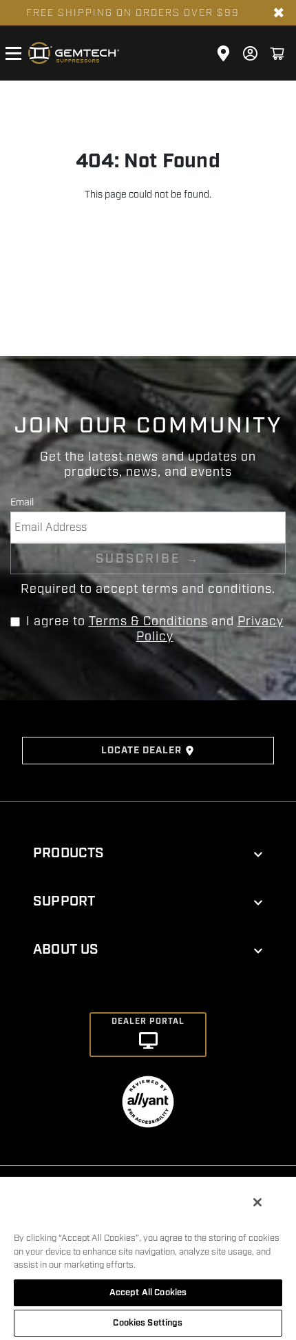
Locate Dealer (141, 750)
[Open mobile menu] (13, 53)
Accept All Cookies (148, 1292)
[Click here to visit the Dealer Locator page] (223, 53)
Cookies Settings (147, 1322)
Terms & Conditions (148, 621)
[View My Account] (250, 53)
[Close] (257, 1202)
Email (22, 502)
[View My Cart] (277, 53)
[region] (148, 1257)
